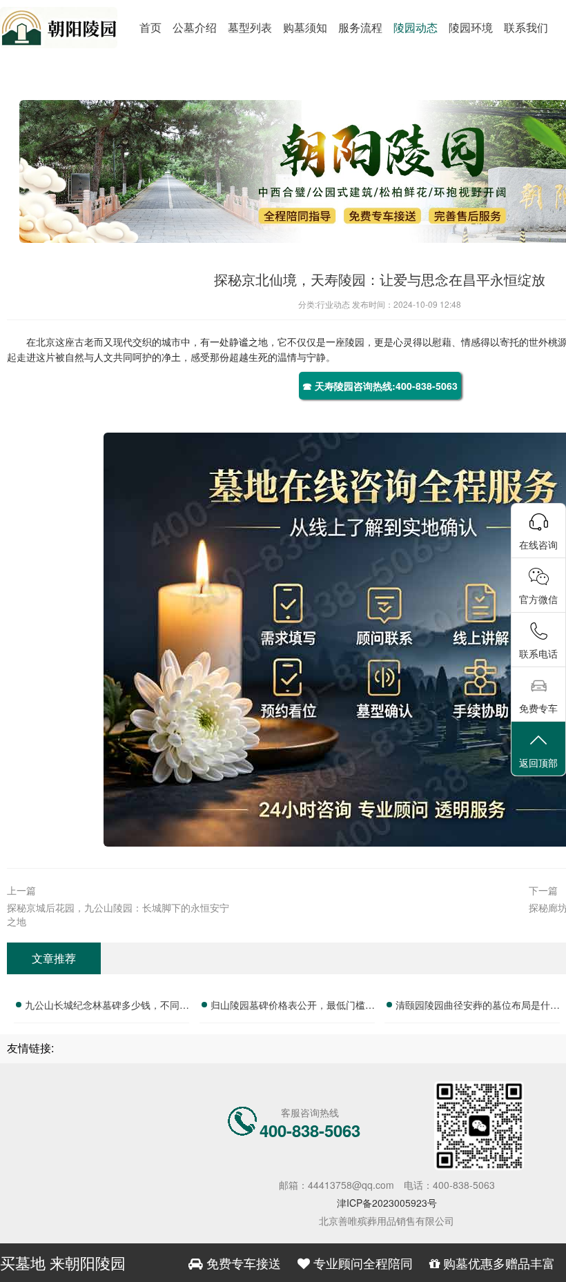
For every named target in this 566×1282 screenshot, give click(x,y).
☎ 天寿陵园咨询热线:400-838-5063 (380, 386)
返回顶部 (538, 762)
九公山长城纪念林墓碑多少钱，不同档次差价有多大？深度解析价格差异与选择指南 (107, 1007)
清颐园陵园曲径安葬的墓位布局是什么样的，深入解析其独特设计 (478, 1007)
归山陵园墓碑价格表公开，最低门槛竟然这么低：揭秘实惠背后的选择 (293, 1007)
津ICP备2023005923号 (387, 1203)
